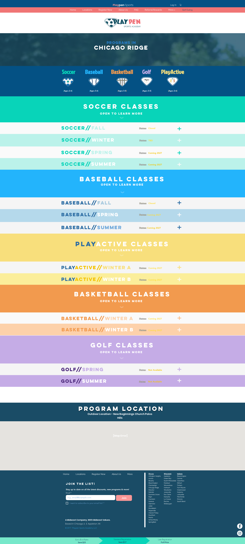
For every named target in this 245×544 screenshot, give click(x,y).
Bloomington (181, 476)
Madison (167, 483)
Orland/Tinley (153, 513)
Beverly (151, 481)
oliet (150, 506)
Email (68, 493)
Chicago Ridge (154, 488)
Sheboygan (168, 504)
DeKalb (151, 492)
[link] (181, 5)
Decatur (151, 490)
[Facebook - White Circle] (239, 526)
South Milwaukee (170, 481)
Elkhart (179, 483)
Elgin (150, 497)
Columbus (180, 481)
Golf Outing (187, 10)
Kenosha (167, 497)
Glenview (152, 504)
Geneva (151, 501)
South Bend (181, 501)
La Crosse (167, 499)
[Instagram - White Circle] (239, 533)
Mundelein (152, 508)
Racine (166, 501)
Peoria (151, 517)
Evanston (152, 499)
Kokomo (180, 492)
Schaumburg (153, 520)
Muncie (179, 499)
